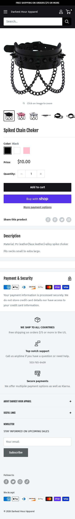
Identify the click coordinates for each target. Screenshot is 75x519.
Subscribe (16, 452)
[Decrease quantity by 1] (21, 174)
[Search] (66, 22)
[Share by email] (68, 219)
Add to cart (37, 187)
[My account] (61, 12)
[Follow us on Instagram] (20, 481)
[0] (68, 12)
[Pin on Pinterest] (55, 219)
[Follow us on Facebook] (6, 481)
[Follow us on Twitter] (13, 481)
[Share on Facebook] (48, 219)
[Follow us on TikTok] (26, 481)
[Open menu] (5, 11)
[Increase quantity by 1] (41, 174)
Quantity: (9, 174)
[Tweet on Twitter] (61, 219)
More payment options (37, 207)
